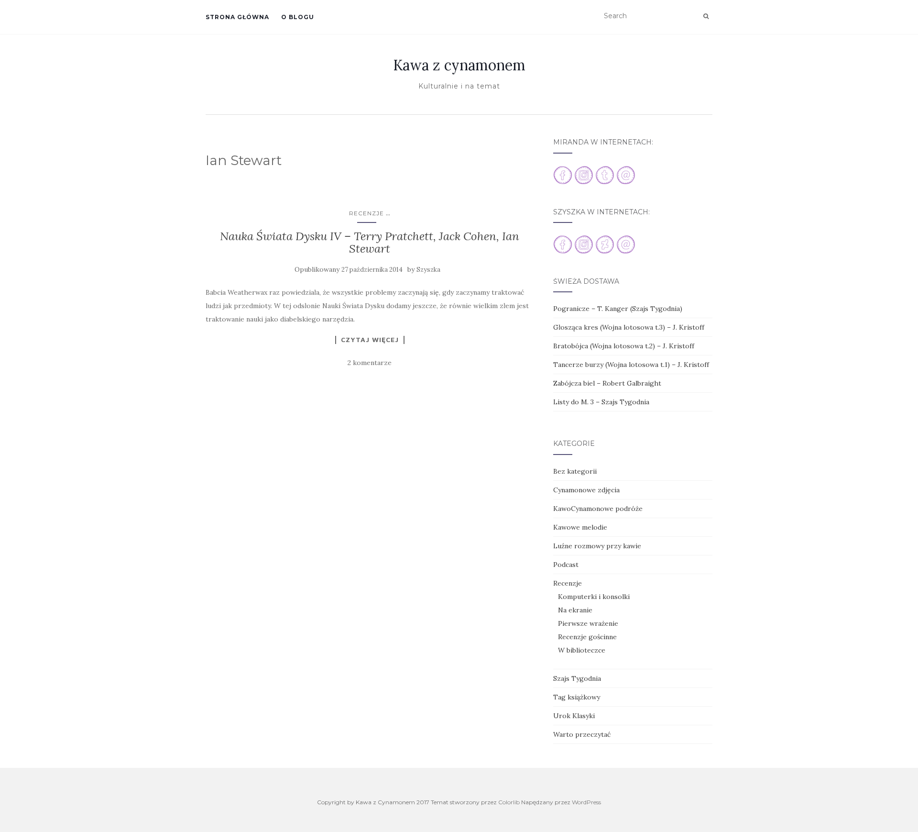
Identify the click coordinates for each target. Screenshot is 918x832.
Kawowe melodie (580, 527)
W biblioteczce (581, 650)
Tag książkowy (576, 697)
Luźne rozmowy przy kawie (597, 546)
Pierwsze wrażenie (588, 623)
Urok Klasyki (574, 715)
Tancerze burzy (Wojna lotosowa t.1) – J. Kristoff (631, 364)
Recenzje (366, 213)
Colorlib (509, 802)
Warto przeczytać (582, 734)
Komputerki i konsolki (594, 596)
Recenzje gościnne (587, 636)
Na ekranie (575, 610)
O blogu (297, 17)
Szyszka (428, 270)
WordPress (586, 802)
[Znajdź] (705, 16)
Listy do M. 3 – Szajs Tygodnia (601, 402)
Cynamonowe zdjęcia (586, 490)
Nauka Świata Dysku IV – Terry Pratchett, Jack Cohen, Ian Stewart (369, 242)
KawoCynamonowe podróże (598, 508)
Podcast (566, 564)
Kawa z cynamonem (459, 65)
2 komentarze (370, 362)
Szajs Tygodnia (577, 678)
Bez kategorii (575, 471)
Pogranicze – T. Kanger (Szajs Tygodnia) (617, 308)
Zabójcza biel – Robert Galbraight (607, 383)
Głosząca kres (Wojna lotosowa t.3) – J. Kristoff (628, 327)
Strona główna (237, 17)
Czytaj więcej (370, 340)
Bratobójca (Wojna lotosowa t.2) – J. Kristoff (623, 346)
